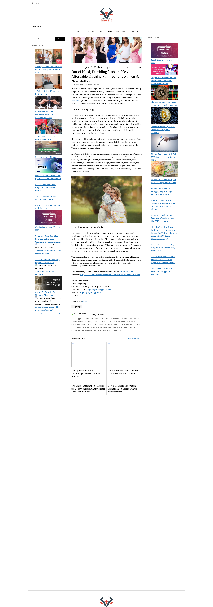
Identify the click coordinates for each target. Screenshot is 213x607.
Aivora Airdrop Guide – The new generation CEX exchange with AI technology (48, 309)
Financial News (105, 31)
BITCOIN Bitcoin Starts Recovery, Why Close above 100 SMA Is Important (163, 218)
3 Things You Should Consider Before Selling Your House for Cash (48, 69)
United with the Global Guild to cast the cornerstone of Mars (123, 372)
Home (78, 31)
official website (126, 271)
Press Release (120, 31)
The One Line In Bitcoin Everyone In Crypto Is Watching (161, 271)
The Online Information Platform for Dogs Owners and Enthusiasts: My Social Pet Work (88, 388)
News (84, 301)
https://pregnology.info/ (90, 292)
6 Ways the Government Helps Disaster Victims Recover (45, 187)
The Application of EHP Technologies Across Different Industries (86, 373)
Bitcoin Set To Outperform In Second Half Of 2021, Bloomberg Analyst (164, 236)
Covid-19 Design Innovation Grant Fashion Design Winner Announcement (122, 388)
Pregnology (76, 100)
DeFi (94, 31)
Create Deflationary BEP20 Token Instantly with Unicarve (163, 129)
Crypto (86, 31)
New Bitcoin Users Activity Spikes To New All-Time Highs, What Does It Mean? (163, 259)
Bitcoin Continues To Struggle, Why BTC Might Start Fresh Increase (162, 191)
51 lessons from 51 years (46, 157)
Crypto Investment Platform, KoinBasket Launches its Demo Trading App (164, 80)
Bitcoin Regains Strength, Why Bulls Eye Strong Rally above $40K (163, 247)
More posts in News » (135, 338)
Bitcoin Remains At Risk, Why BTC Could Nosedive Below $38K (164, 157)
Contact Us (133, 31)
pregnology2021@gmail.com (98, 289)
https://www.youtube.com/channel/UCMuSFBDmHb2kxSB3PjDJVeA (110, 274)
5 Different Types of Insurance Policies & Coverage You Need (44, 114)
